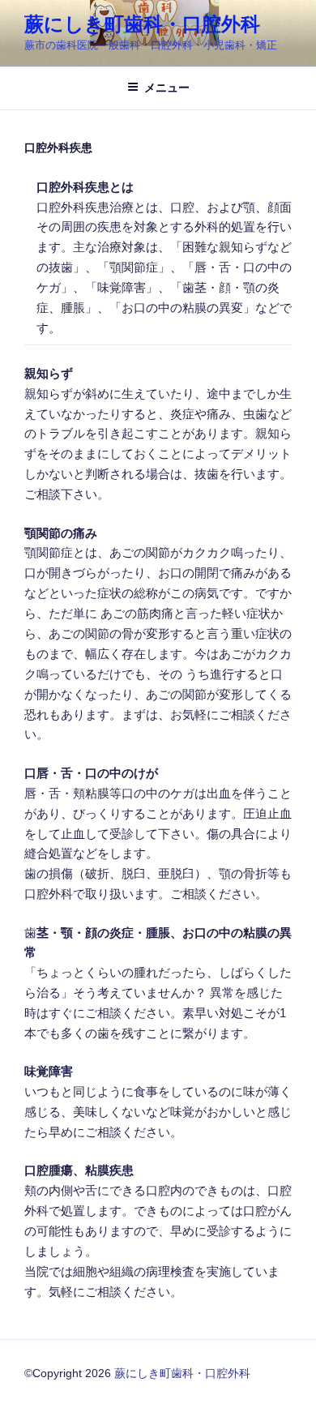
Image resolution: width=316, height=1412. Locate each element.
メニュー (167, 87)
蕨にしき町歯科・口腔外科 (142, 24)
